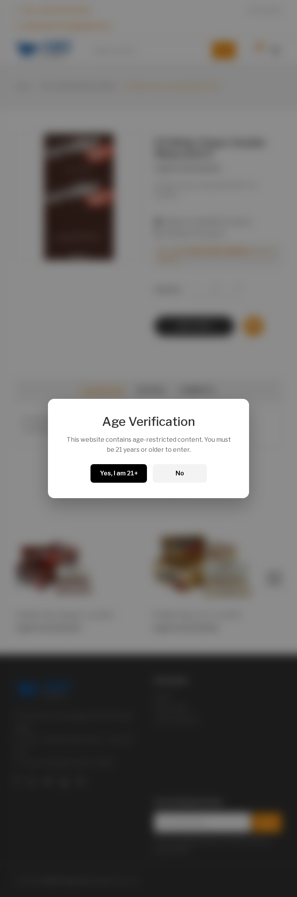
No (180, 473)
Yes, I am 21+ (119, 473)
